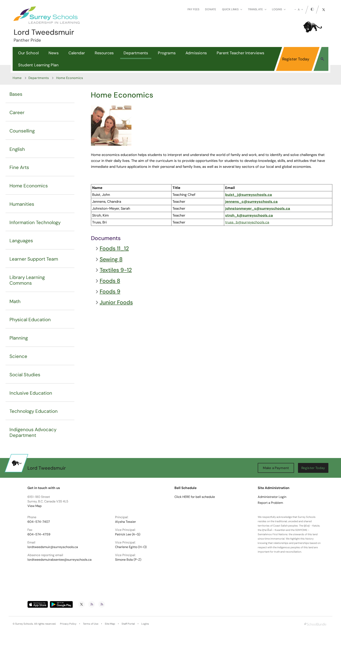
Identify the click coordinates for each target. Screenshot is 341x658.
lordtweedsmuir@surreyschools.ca (52, 547)
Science (18, 356)
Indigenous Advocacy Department (32, 432)
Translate (255, 9)
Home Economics (28, 186)
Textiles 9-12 (116, 270)
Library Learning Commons (27, 280)
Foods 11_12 (114, 248)
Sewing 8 (111, 259)
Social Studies (24, 375)
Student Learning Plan (38, 65)
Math (15, 301)
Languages (21, 240)
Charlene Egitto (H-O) (131, 547)
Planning (18, 338)
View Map (34, 506)
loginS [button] (277, 9)
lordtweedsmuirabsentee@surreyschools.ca (59, 560)
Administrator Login (272, 497)
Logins (145, 623)
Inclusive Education (30, 393)
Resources (104, 52)
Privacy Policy (68, 623)
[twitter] (323, 9)
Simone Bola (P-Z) (128, 560)
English (17, 149)
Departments (136, 52)
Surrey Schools (24, 623)
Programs (167, 52)
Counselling (22, 131)
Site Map (110, 623)
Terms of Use (90, 623)
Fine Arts (19, 167)
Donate (210, 9)
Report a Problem (270, 503)
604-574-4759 (38, 534)
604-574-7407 (38, 522)
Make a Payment (276, 468)
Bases (15, 94)
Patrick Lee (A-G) (127, 534)
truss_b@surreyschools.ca (247, 222)
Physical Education (30, 319)
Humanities (21, 204)
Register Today (295, 59)
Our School (28, 52)
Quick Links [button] (230, 9)
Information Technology (35, 222)
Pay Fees (193, 9)
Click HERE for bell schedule (194, 497)
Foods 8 (110, 281)
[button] (322, 59)
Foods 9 (110, 291)
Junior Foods (116, 302)
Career (16, 112)
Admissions (196, 52)
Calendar (76, 52)
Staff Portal (128, 623)
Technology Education (33, 411)
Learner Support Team (33, 259)
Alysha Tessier (125, 522)
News (54, 52)
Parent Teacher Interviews (240, 52)
